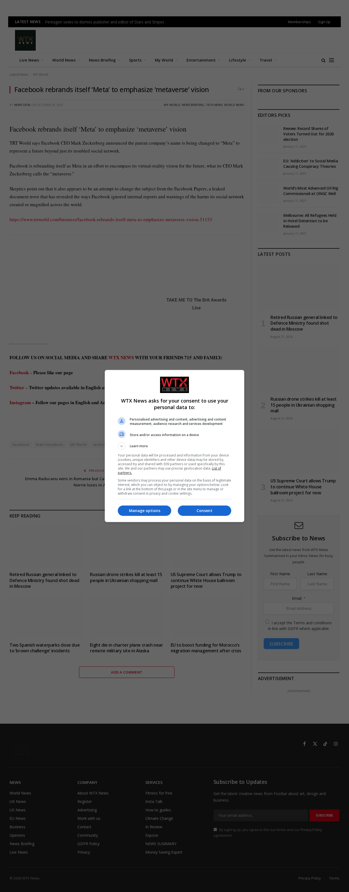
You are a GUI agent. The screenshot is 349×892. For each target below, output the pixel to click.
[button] (174, 446)
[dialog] (174, 446)
